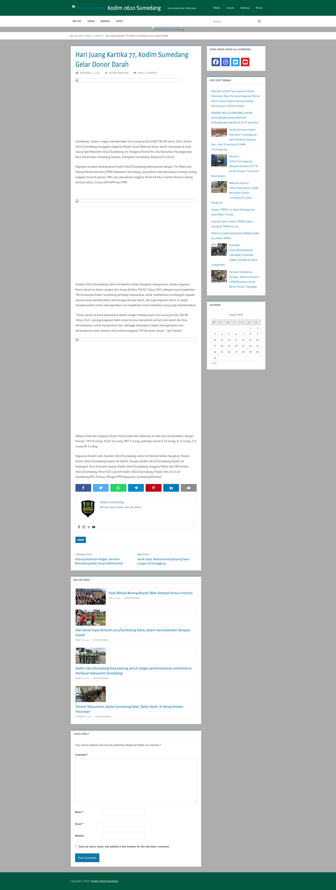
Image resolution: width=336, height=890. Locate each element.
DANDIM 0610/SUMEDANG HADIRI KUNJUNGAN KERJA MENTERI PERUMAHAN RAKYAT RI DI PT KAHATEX (235, 117)
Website (79, 835)
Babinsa (245, 7)
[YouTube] (245, 62)
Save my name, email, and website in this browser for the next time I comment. (124, 846)
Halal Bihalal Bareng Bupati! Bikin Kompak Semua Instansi (150, 593)
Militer (217, 7)
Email (79, 824)
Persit (259, 7)
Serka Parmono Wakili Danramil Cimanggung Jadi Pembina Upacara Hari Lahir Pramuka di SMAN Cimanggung (234, 139)
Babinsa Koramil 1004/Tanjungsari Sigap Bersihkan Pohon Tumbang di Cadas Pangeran (234, 192)
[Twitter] (88, 527)
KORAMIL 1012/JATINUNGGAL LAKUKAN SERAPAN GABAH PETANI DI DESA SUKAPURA (234, 255)
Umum (230, 7)
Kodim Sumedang (119, 72)
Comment (81, 754)
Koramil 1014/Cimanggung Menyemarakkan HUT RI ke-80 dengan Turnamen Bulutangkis (235, 166)
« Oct (214, 363)
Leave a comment (147, 72)
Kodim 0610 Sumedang (134, 7)
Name (79, 812)
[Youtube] (93, 527)
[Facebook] (78, 527)
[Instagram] (83, 527)
